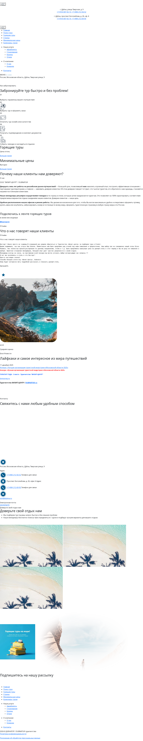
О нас (9, 64)
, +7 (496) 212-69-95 (78, 19)
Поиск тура (7, 33)
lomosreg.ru (5, 378)
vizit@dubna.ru (6, 498)
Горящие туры (9, 35)
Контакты (7, 70)
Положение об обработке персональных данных (20, 738)
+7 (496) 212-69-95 (14, 487)
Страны (6, 38)
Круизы (10, 54)
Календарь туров (10, 43)
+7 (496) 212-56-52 (79, 12)
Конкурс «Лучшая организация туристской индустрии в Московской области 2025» (34, 367)
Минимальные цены (11, 40)
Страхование (12, 52)
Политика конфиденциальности (13, 734)
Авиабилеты (12, 49)
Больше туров (6, 156)
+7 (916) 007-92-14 (64, 19)
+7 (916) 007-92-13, (64, 12)
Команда (10, 66)
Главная (6, 30)
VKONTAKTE (5, 505)
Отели (9, 57)
